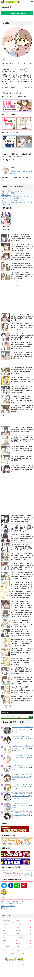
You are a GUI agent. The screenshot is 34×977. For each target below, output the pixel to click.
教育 (4, 943)
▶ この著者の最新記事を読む (17, 13)
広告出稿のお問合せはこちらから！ (12, 904)
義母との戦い (5, 195)
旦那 (18, 946)
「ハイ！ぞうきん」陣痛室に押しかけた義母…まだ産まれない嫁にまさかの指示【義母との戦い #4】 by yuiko (22, 429)
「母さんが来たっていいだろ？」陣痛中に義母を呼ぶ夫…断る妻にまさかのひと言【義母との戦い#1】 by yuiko (22, 458)
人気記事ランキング (7, 920)
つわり (18, 927)
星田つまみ (15, 731)
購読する (5, 712)
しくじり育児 (6, 946)
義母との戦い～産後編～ (9, 193)
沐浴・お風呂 (20, 937)
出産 (4, 930)
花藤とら (16, 808)
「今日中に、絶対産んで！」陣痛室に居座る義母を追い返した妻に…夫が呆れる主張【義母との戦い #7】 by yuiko (22, 379)
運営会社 (4, 908)
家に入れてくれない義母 (9, 200)
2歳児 (18, 933)
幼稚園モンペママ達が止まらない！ (12, 199)
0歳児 (18, 930)
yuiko (14, 779)
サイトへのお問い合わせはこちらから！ (13, 901)
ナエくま (14, 789)
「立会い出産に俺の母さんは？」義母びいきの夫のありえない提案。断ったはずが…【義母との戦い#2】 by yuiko (21, 448)
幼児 (18, 940)
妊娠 (4, 927)
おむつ (4, 937)
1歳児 (4, 933)
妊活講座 (19, 920)
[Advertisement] (17, 494)
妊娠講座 (5, 924)
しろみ (16, 760)
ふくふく (16, 741)
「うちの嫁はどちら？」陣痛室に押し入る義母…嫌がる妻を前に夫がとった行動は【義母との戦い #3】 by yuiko (22, 439)
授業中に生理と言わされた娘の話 (11, 191)
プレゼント (19, 950)
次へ (11, 706)
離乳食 (4, 940)
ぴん (15, 769)
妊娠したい (19, 924)
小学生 (18, 943)
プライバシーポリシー (8, 906)
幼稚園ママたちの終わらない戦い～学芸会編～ (16, 197)
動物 (4, 950)
